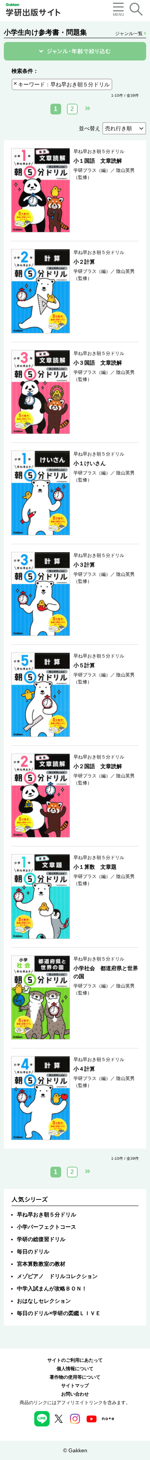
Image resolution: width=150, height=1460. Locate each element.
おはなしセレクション (44, 1301)
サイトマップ (75, 1385)
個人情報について (75, 1368)
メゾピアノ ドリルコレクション (57, 1276)
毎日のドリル (33, 1251)
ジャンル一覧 (129, 33)
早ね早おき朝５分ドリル (46, 1214)
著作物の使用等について (75, 1377)
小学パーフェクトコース (46, 1227)
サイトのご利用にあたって (75, 1360)
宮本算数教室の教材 (41, 1264)
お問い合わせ (75, 1394)
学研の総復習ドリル (41, 1239)
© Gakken (75, 1450)
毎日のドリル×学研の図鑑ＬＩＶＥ (59, 1313)
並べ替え (89, 128)
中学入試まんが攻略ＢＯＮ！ (52, 1288)
